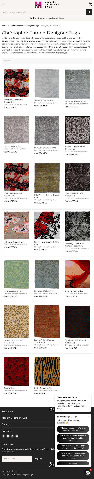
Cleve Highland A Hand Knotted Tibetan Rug (74, 244)
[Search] (89, 12)
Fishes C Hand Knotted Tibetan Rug (74, 194)
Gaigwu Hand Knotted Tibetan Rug (13, 341)
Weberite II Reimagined (44, 100)
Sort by (7, 61)
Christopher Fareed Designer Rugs (24, 26)
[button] (87, 472)
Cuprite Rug (9, 388)
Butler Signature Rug (43, 388)
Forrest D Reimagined (13, 291)
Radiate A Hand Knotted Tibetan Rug (75, 147)
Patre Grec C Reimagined (75, 101)
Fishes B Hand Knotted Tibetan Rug (13, 100)
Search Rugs (6, 471)
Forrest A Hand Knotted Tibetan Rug (44, 341)
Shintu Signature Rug (74, 291)
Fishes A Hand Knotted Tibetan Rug (13, 194)
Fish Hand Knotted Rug (13, 242)
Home (4, 26)
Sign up (38, 458)
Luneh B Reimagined (12, 146)
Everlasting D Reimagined (45, 148)
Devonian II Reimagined (44, 291)
